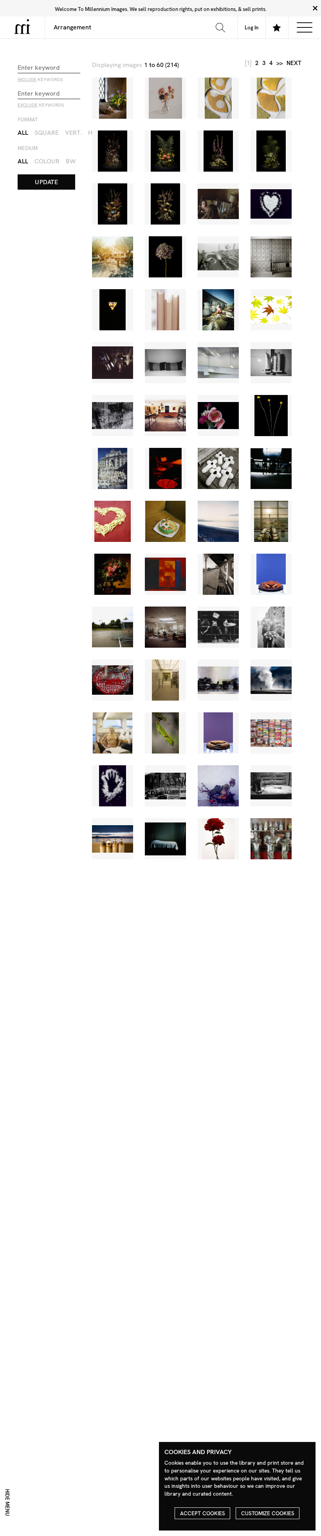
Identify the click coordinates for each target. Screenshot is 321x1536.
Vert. (73, 133)
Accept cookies (202, 1513)
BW (71, 161)
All (23, 133)
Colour (47, 161)
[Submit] (220, 27)
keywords (40, 79)
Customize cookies (267, 1513)
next (294, 63)
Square (46, 133)
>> (279, 63)
